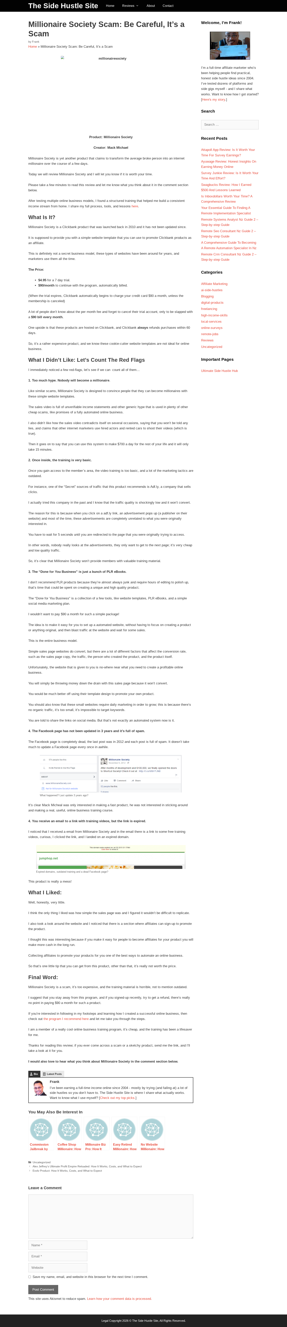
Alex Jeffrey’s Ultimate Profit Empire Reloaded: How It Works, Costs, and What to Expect (87, 1166)
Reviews (128, 5)
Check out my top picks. (117, 1098)
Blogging (207, 296)
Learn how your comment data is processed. (119, 1299)
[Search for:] (230, 124)
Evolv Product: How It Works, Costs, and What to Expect (67, 1170)
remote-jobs (209, 334)
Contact (168, 5)
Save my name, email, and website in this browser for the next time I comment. (90, 1277)
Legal (105, 1320)
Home (110, 5)
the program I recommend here (66, 1019)
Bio (36, 1074)
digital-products (212, 302)
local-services (211, 321)
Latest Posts (54, 1074)
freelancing (209, 309)
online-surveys (212, 328)
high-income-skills (214, 315)
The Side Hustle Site (63, 6)
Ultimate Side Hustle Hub (219, 371)
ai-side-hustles (212, 290)
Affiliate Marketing (214, 284)
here (135, 206)
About (151, 5)
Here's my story (213, 99)
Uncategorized (42, 1162)
